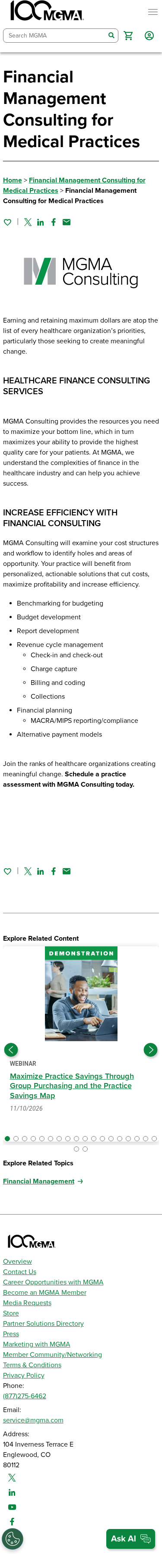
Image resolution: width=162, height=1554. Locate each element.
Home (12, 180)
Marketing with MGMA (36, 1344)
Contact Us (19, 1272)
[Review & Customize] (12, 1539)
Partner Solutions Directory (43, 1323)
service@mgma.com (33, 1420)
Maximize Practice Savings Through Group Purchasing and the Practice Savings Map (72, 1085)
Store (11, 1313)
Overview (17, 1261)
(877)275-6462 (24, 1396)
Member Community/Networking (52, 1354)
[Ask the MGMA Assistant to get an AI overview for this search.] (130, 1539)
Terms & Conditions (32, 1365)
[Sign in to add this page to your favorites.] (7, 222)
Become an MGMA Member (44, 1292)
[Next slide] (151, 1050)
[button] (128, 35)
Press (11, 1334)
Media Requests (27, 1303)
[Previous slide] (11, 1050)
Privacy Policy (23, 1375)
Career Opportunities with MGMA (53, 1282)
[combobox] (54, 35)
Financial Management (38, 1181)
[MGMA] (46, 12)
